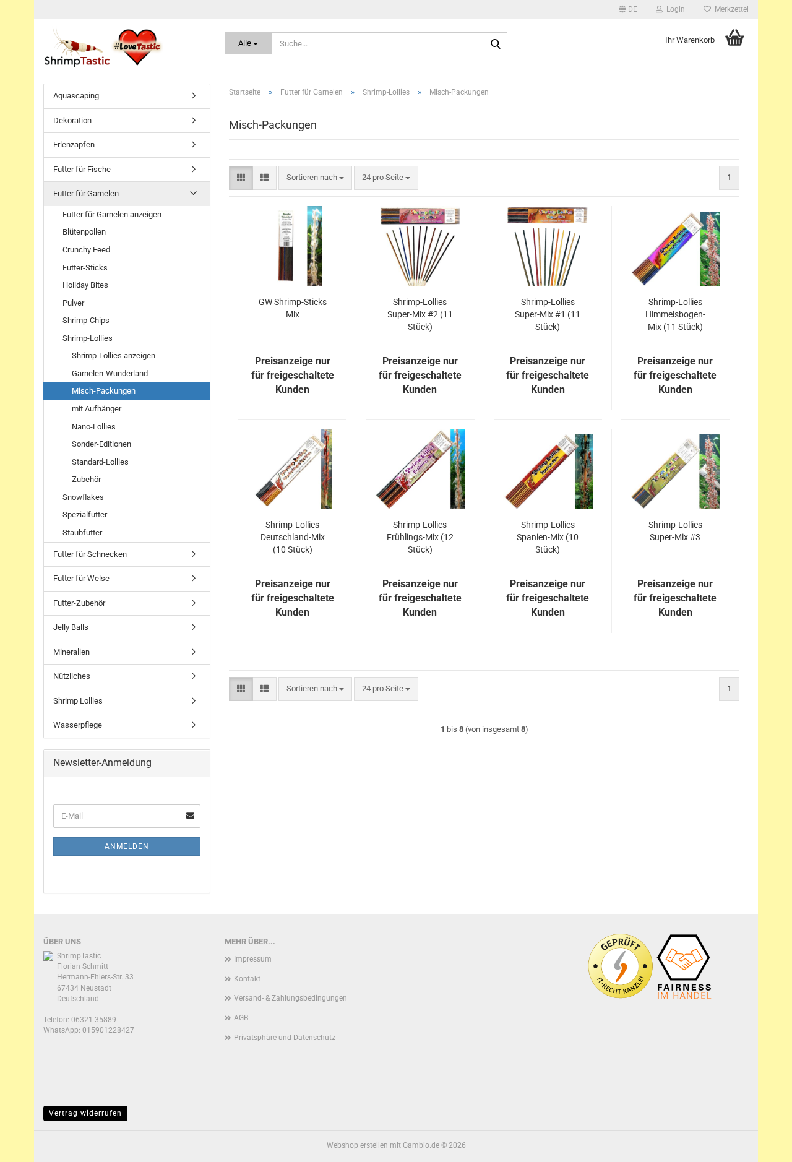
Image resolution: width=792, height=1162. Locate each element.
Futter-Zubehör (79, 603)
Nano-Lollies (94, 426)
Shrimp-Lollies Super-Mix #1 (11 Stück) (547, 314)
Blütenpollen (84, 231)
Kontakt (247, 979)
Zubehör (86, 479)
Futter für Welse (81, 578)
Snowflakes (83, 497)
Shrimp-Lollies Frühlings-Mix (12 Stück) (420, 537)
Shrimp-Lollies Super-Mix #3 (675, 531)
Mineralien (71, 651)
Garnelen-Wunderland (110, 373)
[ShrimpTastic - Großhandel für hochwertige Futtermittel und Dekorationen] (124, 46)
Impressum (253, 959)
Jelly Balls (70, 627)
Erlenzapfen (74, 144)
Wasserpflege (77, 724)
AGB (241, 1018)
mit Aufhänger (96, 408)
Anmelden (127, 846)
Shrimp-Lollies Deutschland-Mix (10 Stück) (292, 537)
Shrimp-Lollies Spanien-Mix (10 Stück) (548, 537)
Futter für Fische (82, 169)
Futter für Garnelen (86, 193)
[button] (628, 9)
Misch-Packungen (104, 390)
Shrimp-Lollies (87, 338)
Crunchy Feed (86, 249)
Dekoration (72, 120)
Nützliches (71, 676)
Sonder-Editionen (101, 444)
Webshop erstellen (357, 1145)
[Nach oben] (758, 1143)
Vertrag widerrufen (85, 1113)
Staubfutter (82, 532)
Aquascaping (76, 95)
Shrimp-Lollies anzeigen (113, 355)
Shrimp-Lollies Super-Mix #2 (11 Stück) (420, 314)
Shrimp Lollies (78, 700)
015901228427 (108, 1030)
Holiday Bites (85, 285)
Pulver (73, 303)
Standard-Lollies (100, 462)
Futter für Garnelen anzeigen (111, 214)
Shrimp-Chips (86, 320)
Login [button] (674, 9)
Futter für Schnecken (90, 554)
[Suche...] (495, 44)
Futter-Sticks (85, 267)
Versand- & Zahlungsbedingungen (290, 998)
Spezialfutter (84, 514)
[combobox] (315, 178)
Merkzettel (730, 9)
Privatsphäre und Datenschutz (284, 1037)
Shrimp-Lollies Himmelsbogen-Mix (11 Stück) (675, 314)
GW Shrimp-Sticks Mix (293, 308)
